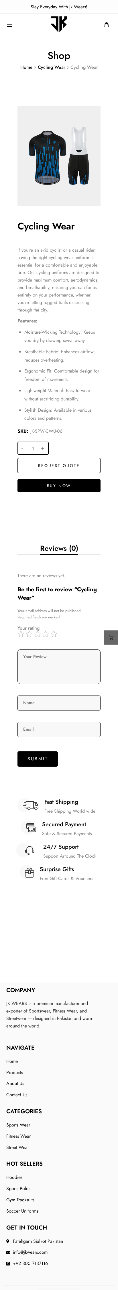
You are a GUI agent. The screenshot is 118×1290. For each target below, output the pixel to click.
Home (26, 67)
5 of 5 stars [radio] (54, 633)
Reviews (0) (59, 548)
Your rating (28, 628)
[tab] (59, 548)
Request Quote (59, 465)
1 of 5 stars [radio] (21, 633)
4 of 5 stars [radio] (46, 633)
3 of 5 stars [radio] (38, 633)
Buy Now (59, 486)
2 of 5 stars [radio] (30, 633)
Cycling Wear (51, 67)
